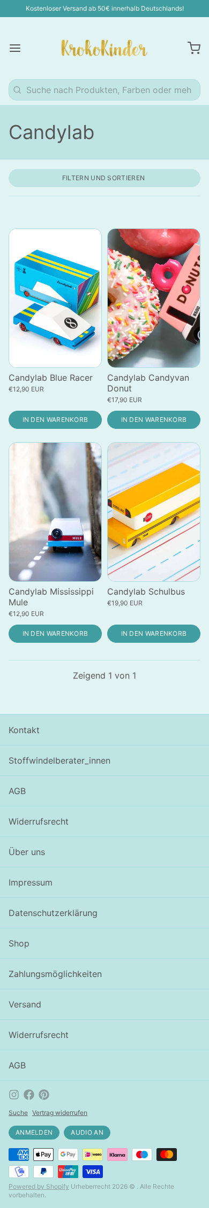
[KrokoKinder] (104, 48)
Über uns (27, 852)
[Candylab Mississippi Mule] (55, 512)
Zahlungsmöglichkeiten (55, 973)
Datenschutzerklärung (53, 912)
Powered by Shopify (39, 1186)
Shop (19, 943)
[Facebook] (29, 1094)
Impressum (31, 882)
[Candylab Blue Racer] (55, 298)
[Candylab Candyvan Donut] (153, 298)
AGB (17, 791)
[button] (55, 420)
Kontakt (24, 730)
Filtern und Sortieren (103, 178)
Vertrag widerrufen (59, 1113)
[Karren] (189, 48)
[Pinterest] (44, 1094)
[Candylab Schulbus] (153, 512)
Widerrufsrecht (39, 821)
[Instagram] (14, 1094)
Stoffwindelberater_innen (59, 760)
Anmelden (34, 1132)
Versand (25, 1004)
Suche (18, 1113)
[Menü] (19, 48)
